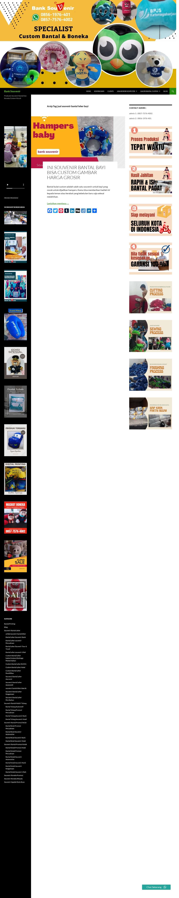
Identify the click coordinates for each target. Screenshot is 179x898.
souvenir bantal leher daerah (16, 688)
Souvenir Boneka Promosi (13, 775)
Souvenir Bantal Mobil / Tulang (15, 703)
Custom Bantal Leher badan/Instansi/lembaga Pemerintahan (14, 658)
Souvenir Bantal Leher (12, 630)
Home (88, 91)
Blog (165, 91)
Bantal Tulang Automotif (14, 707)
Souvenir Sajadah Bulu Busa (14, 782)
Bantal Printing (9, 624)
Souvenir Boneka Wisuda (13, 779)
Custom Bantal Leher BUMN (16, 664)
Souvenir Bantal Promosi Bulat (15, 723)
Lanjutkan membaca (58, 203)
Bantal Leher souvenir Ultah (16, 652)
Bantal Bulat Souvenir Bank (15, 738)
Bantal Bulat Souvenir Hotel (16, 741)
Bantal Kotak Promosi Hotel (16, 748)
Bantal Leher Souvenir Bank (16, 637)
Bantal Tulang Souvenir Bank (16, 716)
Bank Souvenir (12, 91)
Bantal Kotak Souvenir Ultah (16, 772)
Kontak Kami (99, 91)
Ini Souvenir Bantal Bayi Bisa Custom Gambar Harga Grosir (76, 172)
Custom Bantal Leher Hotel (15, 667)
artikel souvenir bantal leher (16, 634)
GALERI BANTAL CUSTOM (149, 91)
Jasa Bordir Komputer (126, 91)
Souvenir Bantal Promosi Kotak (15, 744)
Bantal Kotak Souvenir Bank (16, 763)
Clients (111, 91)
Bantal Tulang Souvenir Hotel (16, 719)
